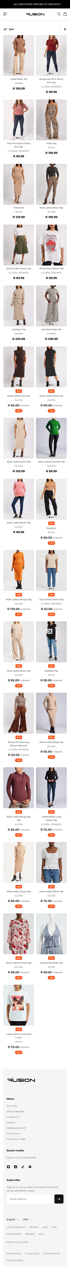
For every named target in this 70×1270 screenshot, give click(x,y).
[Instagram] (8, 1166)
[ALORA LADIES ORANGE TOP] (18, 570)
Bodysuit (51, 528)
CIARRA (18, 83)
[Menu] (5, 14)
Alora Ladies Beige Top (51, 742)
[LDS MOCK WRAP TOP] (51, 305)
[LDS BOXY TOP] (18, 305)
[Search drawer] (59, 14)
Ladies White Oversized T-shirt (18, 1036)
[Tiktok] (22, 1166)
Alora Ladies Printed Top (18, 962)
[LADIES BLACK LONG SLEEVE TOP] (51, 787)
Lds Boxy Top (19, 329)
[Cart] (65, 14)
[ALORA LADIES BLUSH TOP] (18, 499)
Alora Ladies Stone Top (19, 461)
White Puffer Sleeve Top (18, 268)
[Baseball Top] (51, 641)
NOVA (51, 147)
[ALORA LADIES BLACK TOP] (51, 184)
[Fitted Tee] (18, 184)
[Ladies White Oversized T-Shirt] (18, 1005)
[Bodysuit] (51, 499)
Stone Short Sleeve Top (51, 599)
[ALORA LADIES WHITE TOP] (51, 862)
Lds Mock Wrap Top (51, 329)
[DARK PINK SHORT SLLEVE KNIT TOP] (18, 119)
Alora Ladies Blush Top (19, 522)
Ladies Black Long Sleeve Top (51, 818)
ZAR (25, 1219)
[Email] (30, 1166)
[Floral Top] (51, 119)
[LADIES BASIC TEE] (18, 55)
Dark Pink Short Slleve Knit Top (18, 145)
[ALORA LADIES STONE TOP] (18, 438)
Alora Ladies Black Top (51, 207)
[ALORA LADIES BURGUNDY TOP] (18, 787)
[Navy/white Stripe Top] (51, 933)
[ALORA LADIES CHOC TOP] (18, 366)
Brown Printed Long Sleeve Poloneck (18, 744)
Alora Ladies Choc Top (18, 396)
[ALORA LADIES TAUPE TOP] (18, 862)
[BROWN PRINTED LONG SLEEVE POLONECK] (18, 713)
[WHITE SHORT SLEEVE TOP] (51, 245)
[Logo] (35, 14)
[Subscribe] (58, 1199)
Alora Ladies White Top (51, 891)
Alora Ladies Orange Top (18, 599)
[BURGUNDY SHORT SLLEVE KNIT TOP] (51, 55)
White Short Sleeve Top (51, 268)
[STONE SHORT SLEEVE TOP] (51, 570)
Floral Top (51, 143)
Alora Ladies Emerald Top (51, 461)
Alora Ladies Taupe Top (19, 891)
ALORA (51, 211)
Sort (11, 29)
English (11, 1219)
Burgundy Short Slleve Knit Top (51, 81)
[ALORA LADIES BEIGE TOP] (51, 713)
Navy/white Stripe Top (51, 962)
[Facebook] (15, 1166)
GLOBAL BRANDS (51, 86)
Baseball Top (51, 670)
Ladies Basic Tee (18, 79)
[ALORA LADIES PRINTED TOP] (18, 933)
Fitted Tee (19, 207)
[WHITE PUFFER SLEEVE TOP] (18, 245)
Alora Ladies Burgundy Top (19, 818)
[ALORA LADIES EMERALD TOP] (51, 438)
